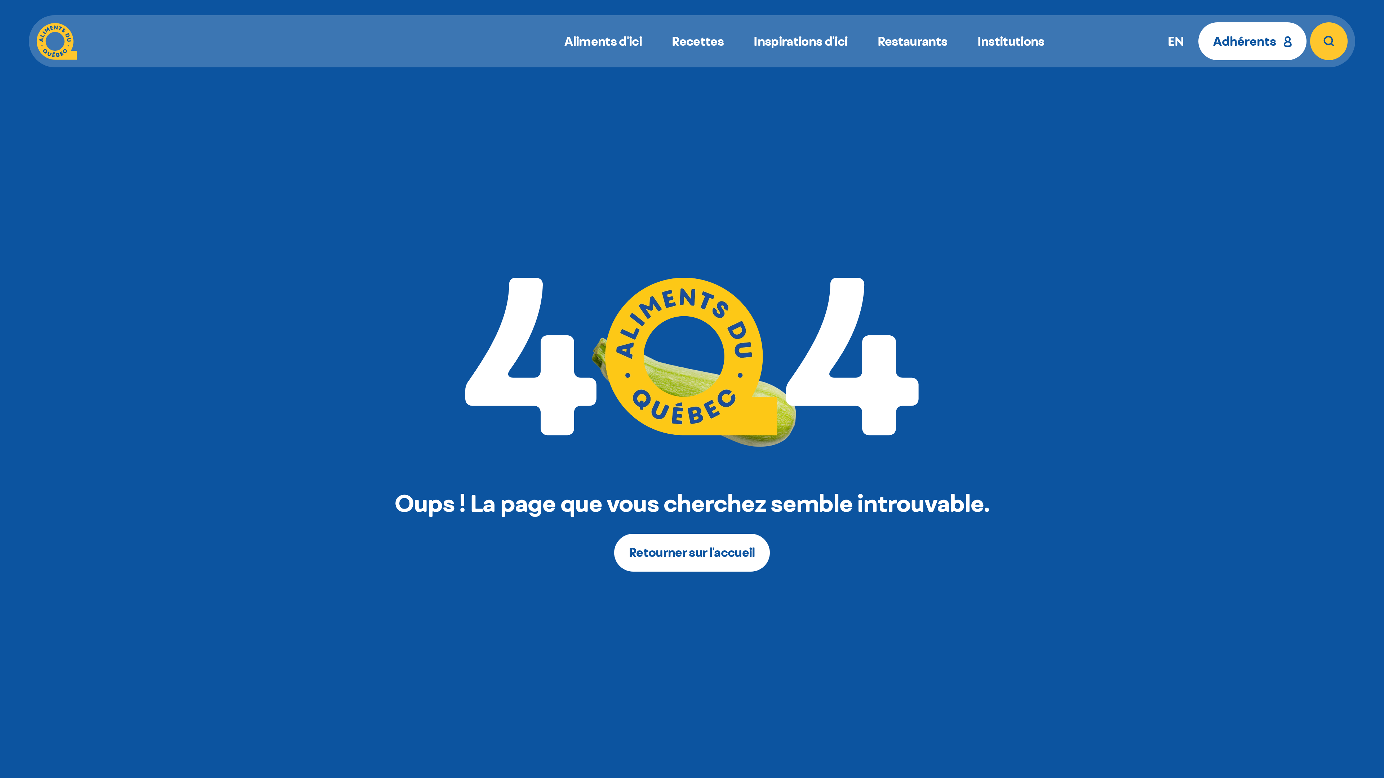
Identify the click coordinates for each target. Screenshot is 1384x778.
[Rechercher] (1329, 41)
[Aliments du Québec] (56, 41)
